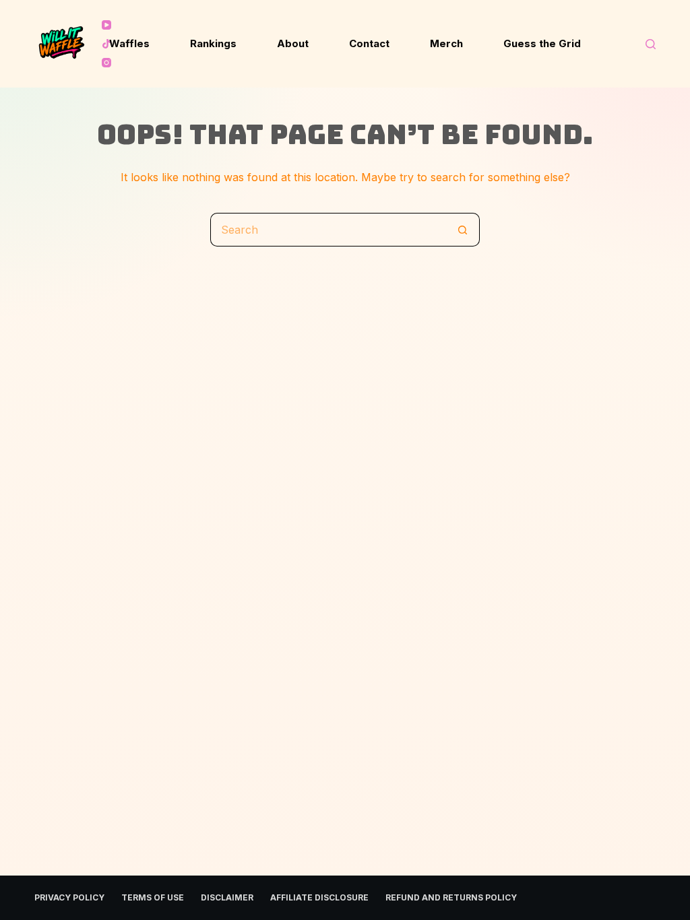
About (293, 43)
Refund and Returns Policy (451, 897)
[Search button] (463, 230)
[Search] (651, 44)
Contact (369, 43)
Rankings (213, 43)
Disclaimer (227, 897)
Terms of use (152, 897)
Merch (446, 43)
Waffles (129, 43)
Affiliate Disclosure (319, 897)
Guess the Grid (542, 43)
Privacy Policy (69, 897)
